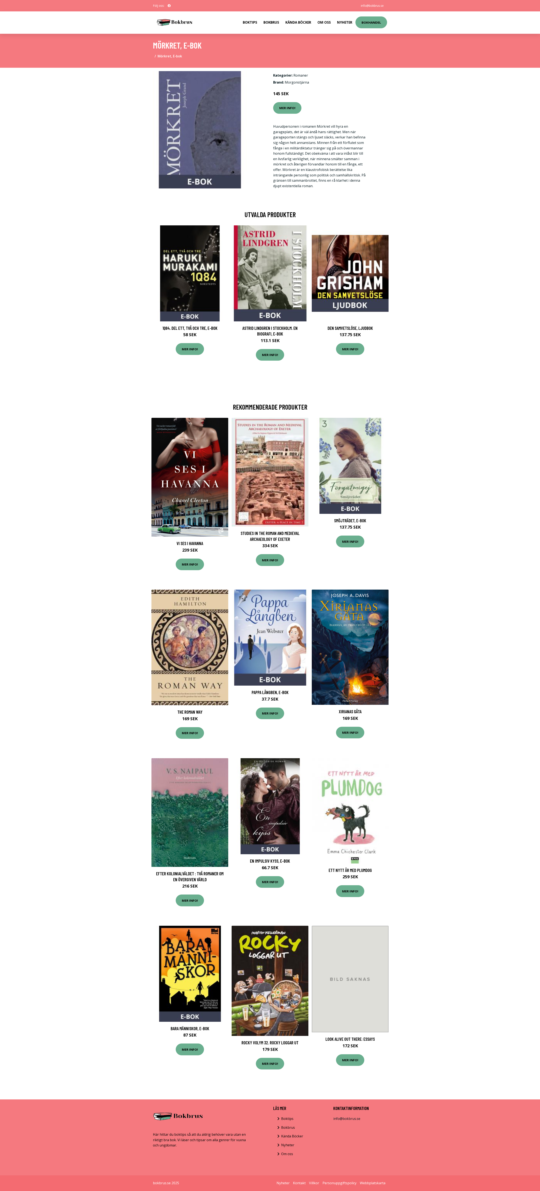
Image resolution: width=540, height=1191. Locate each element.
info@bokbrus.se (372, 6)
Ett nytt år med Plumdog (350, 870)
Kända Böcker (298, 22)
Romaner (300, 75)
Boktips (250, 22)
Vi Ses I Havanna (190, 543)
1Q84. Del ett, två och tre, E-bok (189, 328)
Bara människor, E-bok (190, 1028)
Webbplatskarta (372, 1183)
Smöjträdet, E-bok (350, 520)
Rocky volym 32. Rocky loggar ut (270, 1042)
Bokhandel (371, 22)
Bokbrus (271, 22)
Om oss (287, 1154)
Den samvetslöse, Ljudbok (350, 328)
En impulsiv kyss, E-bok (270, 860)
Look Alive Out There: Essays (350, 1039)
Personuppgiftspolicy (339, 1183)
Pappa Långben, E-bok (270, 692)
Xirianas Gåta (350, 711)
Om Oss (324, 22)
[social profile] (169, 6)
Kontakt (299, 1183)
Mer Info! (287, 108)
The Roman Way (189, 712)
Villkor (314, 1183)
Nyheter (344, 22)
